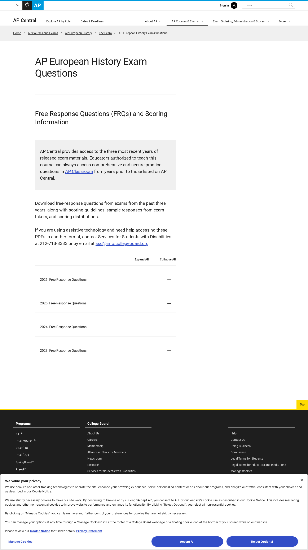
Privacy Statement (89, 531)
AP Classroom (79, 171)
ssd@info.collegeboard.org (122, 243)
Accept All (187, 541)
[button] (284, 18)
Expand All (142, 259)
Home (17, 33)
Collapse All (168, 259)
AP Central (24, 20)
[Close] (301, 480)
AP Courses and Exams (43, 33)
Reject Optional (262, 541)
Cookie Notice (40, 531)
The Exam (105, 33)
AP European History (78, 33)
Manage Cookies (20, 541)
